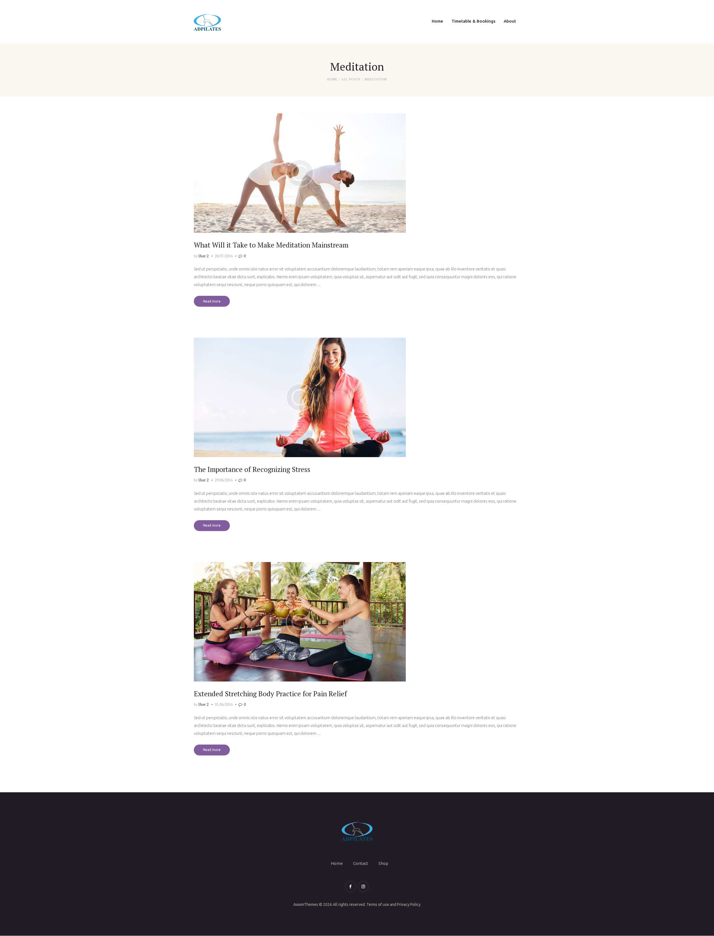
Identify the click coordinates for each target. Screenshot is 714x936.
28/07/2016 (224, 255)
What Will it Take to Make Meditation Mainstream (271, 244)
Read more (212, 301)
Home (332, 79)
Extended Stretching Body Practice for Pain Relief (270, 693)
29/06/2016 (224, 480)
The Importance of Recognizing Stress (252, 469)
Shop (383, 863)
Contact (360, 863)
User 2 (204, 255)
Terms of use (377, 904)
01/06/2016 (224, 704)
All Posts (351, 79)
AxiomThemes (305, 904)
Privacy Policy (409, 904)
